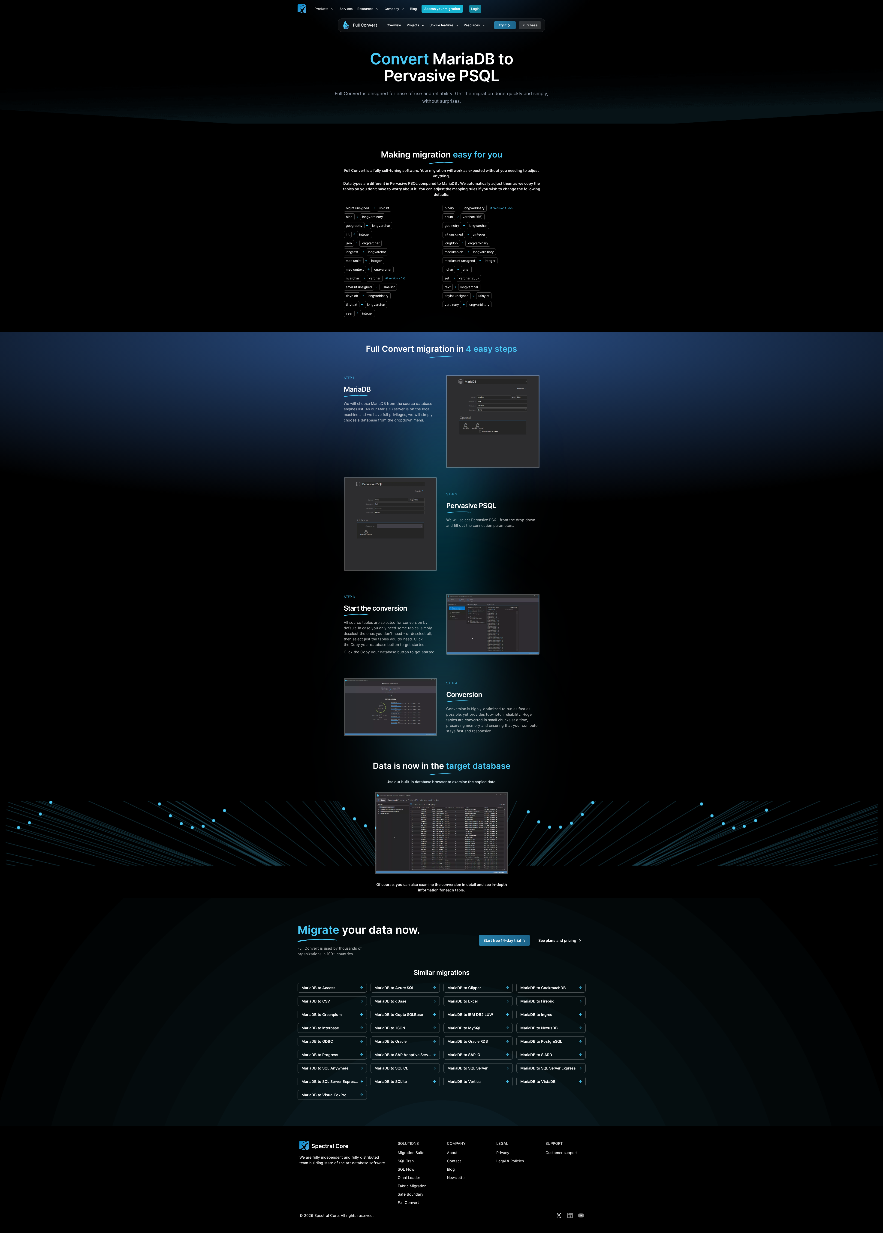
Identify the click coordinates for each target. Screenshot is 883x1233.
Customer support (561, 1152)
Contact (454, 1161)
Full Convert (365, 25)
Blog (413, 9)
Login (475, 9)
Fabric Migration (412, 1186)
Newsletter (456, 1177)
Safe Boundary (410, 1194)
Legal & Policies (510, 1161)
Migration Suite (411, 1152)
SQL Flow (406, 1169)
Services (346, 9)
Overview (394, 25)
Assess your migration (442, 9)
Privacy (502, 1152)
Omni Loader (409, 1177)
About (452, 1152)
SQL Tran (406, 1161)
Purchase (529, 25)
